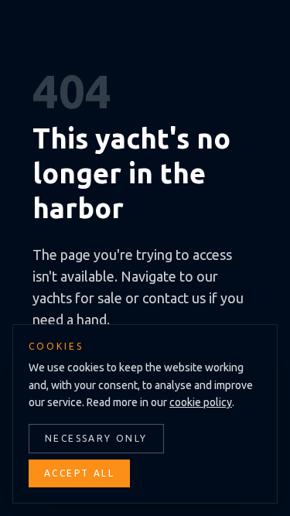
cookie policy (200, 402)
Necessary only (96, 438)
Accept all (79, 473)
